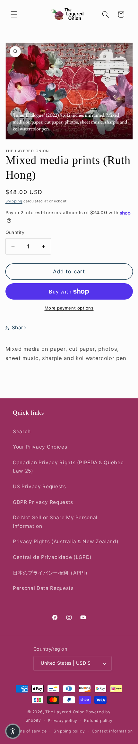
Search (22, 431)
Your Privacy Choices (40, 447)
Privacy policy (62, 720)
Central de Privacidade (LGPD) (52, 557)
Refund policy (98, 720)
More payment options (69, 307)
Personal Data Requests (43, 588)
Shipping (13, 201)
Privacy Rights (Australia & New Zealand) (65, 541)
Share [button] (19, 328)
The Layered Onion (64, 711)
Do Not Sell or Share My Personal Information (55, 521)
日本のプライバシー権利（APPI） (51, 573)
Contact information (112, 731)
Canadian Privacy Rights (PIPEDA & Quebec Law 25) (68, 466)
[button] (14, 14)
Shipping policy (69, 731)
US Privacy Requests (39, 486)
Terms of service (29, 731)
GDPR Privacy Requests (43, 502)
